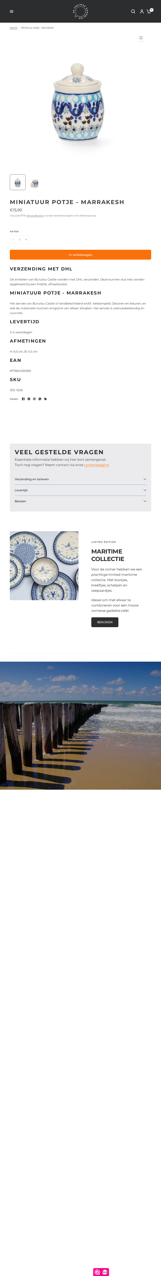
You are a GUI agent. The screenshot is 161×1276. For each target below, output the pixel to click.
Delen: (14, 399)
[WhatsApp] (40, 399)
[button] (104, 622)
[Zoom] (141, 38)
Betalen (20, 501)
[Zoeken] (133, 11)
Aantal (14, 231)
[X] (29, 399)
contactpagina (96, 465)
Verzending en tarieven (32, 479)
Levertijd (21, 490)
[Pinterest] (34, 399)
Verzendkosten (35, 215)
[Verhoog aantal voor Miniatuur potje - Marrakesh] (26, 239)
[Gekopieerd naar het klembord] (45, 399)
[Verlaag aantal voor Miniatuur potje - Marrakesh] (13, 239)
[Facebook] (23, 399)
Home (13, 27)
